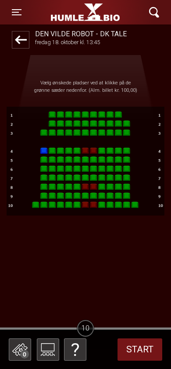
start (139, 349)
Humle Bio (70, 12)
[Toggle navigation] (154, 12)
